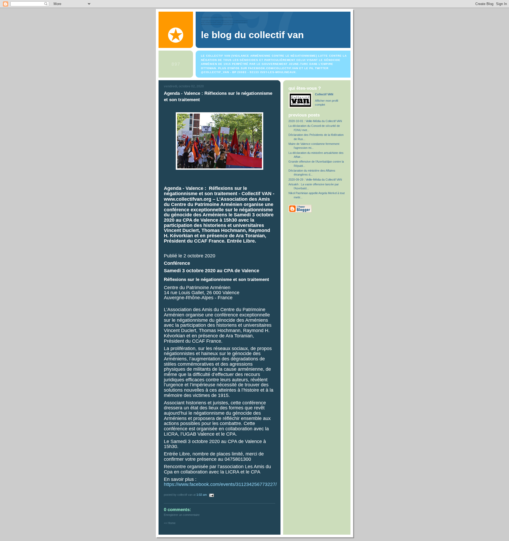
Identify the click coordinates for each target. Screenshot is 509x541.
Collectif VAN (324, 94)
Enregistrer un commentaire (182, 514)
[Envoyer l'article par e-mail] (211, 494)
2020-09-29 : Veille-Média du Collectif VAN (315, 179)
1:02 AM (201, 494)
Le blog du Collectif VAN (252, 35)
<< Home (169, 523)
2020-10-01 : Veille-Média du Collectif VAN (315, 121)
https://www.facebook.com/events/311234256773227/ (220, 484)
